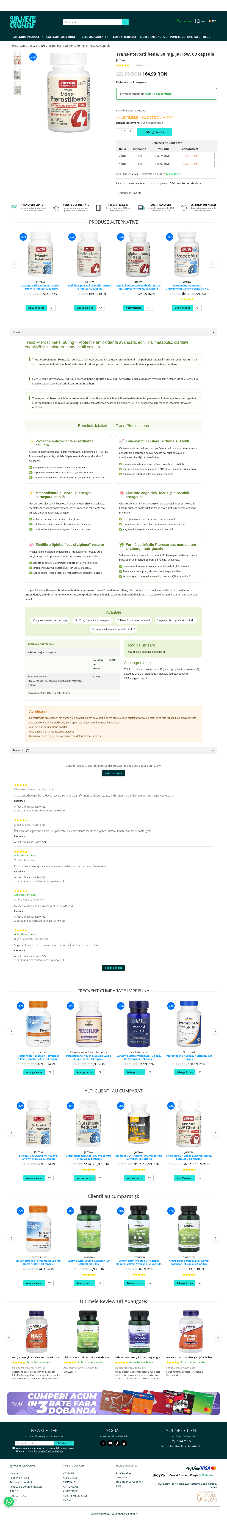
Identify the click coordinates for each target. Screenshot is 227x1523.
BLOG (207, 37)
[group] (69, 92)
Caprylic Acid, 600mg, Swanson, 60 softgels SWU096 (89, 1262)
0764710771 (184, 1441)
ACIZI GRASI (70, 1477)
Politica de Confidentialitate (48, 1451)
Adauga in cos (154, 132)
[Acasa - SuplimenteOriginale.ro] (27, 22)
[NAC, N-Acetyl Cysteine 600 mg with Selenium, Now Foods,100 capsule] (36, 1332)
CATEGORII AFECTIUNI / (34, 45)
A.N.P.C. (14, 1491)
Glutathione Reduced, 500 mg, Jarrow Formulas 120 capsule (88, 1157)
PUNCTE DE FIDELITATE (185, 37)
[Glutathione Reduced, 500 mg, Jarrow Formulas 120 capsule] (88, 1123)
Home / (14, 45)
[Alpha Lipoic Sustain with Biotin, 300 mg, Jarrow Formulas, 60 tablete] (138, 254)
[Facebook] (103, 1443)
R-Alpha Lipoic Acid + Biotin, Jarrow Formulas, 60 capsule (89, 287)
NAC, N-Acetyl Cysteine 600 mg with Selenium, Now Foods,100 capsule (54, 1357)
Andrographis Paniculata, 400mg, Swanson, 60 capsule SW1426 (189, 1262)
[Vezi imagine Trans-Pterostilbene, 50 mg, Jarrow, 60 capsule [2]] (17, 88)
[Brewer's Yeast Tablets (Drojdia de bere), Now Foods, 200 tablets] (191, 1332)
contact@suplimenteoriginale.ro (184, 1446)
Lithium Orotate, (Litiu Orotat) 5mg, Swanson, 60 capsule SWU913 (155, 1357)
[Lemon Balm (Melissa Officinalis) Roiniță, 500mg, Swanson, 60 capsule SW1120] (138, 1228)
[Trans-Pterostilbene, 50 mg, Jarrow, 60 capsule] (69, 92)
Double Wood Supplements (88, 1052)
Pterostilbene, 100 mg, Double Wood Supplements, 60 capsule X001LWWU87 (88, 1057)
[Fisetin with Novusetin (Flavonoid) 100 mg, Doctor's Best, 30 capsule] (38, 1024)
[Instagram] (124, 1443)
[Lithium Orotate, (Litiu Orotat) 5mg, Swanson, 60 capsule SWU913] (139, 1332)
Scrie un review (113, 773)
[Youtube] (110, 1443)
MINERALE (69, 1482)
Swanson (89, 1257)
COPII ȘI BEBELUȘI (124, 37)
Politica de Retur (19, 1477)
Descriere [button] (18, 332)
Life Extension (139, 1052)
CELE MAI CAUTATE (73, 1466)
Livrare (14, 1473)
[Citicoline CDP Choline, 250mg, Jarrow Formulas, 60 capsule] (189, 1123)
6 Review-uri (139, 65)
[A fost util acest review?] (44, 806)
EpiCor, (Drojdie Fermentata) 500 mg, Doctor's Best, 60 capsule (38, 1262)
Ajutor (13, 1500)
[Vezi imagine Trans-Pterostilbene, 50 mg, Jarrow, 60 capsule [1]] (17, 73)
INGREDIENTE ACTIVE (153, 37)
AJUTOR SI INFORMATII (22, 1466)
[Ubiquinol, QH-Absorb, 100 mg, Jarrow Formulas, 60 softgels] (138, 1123)
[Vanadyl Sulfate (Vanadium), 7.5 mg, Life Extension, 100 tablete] (138, 1024)
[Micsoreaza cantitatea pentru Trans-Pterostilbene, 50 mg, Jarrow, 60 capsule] (118, 131)
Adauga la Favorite (130, 192)
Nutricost (189, 1052)
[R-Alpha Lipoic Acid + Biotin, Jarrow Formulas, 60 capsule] (89, 254)
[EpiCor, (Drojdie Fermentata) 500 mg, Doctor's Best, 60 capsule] (38, 1228)
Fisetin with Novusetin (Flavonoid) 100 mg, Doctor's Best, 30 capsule (38, 1057)
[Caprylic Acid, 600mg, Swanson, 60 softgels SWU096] (88, 1228)
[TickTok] (117, 1443)
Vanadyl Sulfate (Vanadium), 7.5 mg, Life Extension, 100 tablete (139, 1057)
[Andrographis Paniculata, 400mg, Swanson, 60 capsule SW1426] (189, 1228)
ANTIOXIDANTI (71, 1486)
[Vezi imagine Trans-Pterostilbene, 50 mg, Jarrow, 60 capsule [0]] (17, 58)
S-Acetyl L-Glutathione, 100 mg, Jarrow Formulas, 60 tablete (40, 287)
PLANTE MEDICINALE (75, 1495)
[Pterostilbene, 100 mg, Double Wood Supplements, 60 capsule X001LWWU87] (88, 1024)
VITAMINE (68, 1473)
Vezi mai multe (113, 967)
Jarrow (120, 60)
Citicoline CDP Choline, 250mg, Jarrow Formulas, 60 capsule (189, 1157)
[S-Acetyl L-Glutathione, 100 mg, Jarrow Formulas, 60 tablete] (40, 254)
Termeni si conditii (21, 1482)
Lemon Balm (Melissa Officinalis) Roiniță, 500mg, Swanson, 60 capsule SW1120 (138, 1262)
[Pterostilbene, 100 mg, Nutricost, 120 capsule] (189, 1024)
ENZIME (67, 1500)
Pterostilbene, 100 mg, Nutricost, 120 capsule (189, 1057)
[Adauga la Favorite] (52, 308)
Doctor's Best (38, 1052)
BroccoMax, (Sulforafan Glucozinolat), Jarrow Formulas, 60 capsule (187, 287)
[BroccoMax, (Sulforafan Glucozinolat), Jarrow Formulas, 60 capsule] (187, 254)
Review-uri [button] (20, 750)
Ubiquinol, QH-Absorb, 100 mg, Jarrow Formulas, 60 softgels (138, 1157)
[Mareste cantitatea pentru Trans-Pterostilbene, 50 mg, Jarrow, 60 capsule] (130, 131)
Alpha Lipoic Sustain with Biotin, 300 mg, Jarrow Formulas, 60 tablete (138, 287)
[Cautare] (125, 22)
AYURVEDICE (70, 1491)
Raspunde (19, 800)
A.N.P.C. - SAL (18, 1495)
